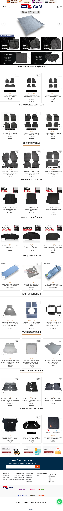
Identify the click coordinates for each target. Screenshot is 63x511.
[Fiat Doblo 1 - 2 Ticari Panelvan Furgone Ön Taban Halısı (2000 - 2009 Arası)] (10, 387)
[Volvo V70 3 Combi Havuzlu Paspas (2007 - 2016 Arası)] (10, 121)
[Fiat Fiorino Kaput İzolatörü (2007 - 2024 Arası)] (53, 234)
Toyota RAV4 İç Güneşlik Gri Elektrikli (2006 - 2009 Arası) (10, 284)
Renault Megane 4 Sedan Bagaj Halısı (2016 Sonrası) (31, 437)
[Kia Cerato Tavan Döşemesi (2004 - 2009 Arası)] (31, 348)
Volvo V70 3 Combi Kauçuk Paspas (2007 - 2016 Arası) (9, 172)
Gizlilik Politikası (6, 477)
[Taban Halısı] (31, 23)
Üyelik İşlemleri (28, 479)
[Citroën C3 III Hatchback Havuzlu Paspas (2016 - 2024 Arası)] (31, 83)
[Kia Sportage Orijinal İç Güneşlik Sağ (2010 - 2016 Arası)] (31, 272)
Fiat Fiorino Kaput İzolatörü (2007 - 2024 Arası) (53, 246)
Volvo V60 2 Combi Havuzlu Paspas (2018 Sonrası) (31, 134)
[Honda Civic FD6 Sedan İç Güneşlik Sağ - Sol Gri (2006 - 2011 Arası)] (53, 272)
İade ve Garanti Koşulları (19, 475)
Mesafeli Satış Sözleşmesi (19, 479)
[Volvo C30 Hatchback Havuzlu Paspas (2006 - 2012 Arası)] (53, 121)
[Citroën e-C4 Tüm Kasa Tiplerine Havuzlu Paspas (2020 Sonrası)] (53, 83)
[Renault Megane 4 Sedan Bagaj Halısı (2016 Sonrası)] (31, 425)
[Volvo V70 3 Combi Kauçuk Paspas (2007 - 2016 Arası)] (10, 159)
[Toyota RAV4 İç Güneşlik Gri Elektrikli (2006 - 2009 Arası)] (10, 272)
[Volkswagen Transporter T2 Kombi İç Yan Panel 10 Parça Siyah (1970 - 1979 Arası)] (31, 310)
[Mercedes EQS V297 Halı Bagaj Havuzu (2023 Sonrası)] (9, 196)
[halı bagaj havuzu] (16, 58)
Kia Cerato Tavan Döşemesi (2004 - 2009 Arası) (31, 361)
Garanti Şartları (29, 481)
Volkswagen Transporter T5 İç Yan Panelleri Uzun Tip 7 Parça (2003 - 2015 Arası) (53, 324)
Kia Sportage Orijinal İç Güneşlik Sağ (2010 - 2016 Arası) (31, 284)
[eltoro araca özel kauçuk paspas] (52, 43)
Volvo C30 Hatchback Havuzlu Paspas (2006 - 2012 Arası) (53, 134)
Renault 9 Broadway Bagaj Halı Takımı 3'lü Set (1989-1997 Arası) (10, 437)
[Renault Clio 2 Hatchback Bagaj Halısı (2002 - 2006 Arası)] (53, 425)
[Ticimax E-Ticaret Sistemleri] (31, 510)
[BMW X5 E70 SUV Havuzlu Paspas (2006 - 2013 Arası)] (53, 159)
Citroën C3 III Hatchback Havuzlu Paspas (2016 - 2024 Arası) (31, 96)
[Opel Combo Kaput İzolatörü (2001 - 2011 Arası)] (10, 234)
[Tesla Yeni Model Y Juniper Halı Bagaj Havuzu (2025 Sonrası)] (53, 196)
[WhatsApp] (59, 501)
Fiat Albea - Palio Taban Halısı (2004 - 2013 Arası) (53, 399)
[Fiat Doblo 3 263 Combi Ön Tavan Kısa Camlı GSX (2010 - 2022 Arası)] (53, 348)
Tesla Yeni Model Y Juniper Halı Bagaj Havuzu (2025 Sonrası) (53, 208)
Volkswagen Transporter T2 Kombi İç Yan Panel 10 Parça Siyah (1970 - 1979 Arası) (31, 324)
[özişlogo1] (8, 487)
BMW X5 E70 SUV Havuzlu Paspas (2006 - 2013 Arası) (53, 172)
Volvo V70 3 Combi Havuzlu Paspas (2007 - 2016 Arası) (10, 134)
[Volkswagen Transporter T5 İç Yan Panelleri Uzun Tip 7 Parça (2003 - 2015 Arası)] (53, 310)
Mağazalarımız (6, 475)
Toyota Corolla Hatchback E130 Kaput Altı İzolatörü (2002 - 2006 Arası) (31, 247)
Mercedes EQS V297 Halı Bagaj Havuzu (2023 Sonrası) (9, 208)
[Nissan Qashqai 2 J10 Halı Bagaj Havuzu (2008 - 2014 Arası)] (31, 196)
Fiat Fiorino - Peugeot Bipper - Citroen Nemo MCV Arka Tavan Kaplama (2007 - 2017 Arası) (9, 362)
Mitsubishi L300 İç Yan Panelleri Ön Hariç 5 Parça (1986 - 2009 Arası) (10, 324)
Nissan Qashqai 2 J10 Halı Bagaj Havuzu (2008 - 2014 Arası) (31, 209)
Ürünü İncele (11, 89)
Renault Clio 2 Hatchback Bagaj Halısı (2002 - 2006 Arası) (53, 437)
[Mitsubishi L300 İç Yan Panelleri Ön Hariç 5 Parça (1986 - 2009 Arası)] (10, 310)
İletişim (38, 475)
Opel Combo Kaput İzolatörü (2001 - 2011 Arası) (10, 246)
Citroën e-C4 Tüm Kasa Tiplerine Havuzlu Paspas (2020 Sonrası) (53, 96)
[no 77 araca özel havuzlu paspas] (31, 43)
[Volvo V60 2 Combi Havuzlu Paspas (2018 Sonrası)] (31, 121)
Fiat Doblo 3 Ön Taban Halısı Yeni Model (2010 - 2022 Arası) (31, 399)
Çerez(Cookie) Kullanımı (19, 477)
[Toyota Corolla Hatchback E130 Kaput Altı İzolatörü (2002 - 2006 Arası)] (31, 234)
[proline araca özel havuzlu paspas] (10, 43)
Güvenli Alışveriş (29, 477)
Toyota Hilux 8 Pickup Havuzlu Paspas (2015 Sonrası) (31, 172)
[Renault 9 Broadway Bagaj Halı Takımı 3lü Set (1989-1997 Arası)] (10, 425)
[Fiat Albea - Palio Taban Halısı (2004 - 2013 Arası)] (53, 387)
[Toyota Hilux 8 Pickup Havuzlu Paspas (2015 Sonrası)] (31, 159)
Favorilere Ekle (8, 89)
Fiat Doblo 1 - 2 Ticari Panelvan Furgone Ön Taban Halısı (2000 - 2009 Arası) (10, 400)
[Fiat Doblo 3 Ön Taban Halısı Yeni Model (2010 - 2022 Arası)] (31, 387)
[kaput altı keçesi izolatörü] (47, 58)
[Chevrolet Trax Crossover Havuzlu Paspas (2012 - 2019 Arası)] (10, 83)
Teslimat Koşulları (29, 475)
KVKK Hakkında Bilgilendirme (8, 479)
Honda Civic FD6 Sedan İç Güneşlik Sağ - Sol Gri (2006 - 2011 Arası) (53, 285)
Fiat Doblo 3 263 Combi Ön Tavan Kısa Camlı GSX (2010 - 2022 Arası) (53, 362)
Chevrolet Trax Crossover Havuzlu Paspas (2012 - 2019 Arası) (10, 96)
